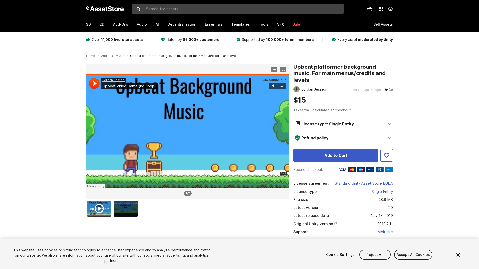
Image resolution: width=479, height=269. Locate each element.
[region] (187, 131)
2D (102, 24)
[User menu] (390, 8)
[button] (370, 9)
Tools (263, 24)
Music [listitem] (120, 56)
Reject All (374, 254)
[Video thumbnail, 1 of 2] (100, 209)
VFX (280, 24)
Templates (240, 24)
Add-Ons (120, 24)
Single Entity (382, 191)
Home (90, 56)
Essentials (214, 24)
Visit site (385, 231)
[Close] (458, 254)
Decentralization (182, 24)
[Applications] (381, 9)
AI (157, 24)
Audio (142, 24)
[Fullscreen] (283, 69)
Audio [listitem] (105, 56)
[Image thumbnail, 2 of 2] (127, 209)
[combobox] (238, 9)
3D (88, 24)
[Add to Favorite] (386, 155)
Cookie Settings (340, 254)
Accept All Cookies (413, 254)
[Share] (274, 69)
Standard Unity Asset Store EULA (364, 183)
